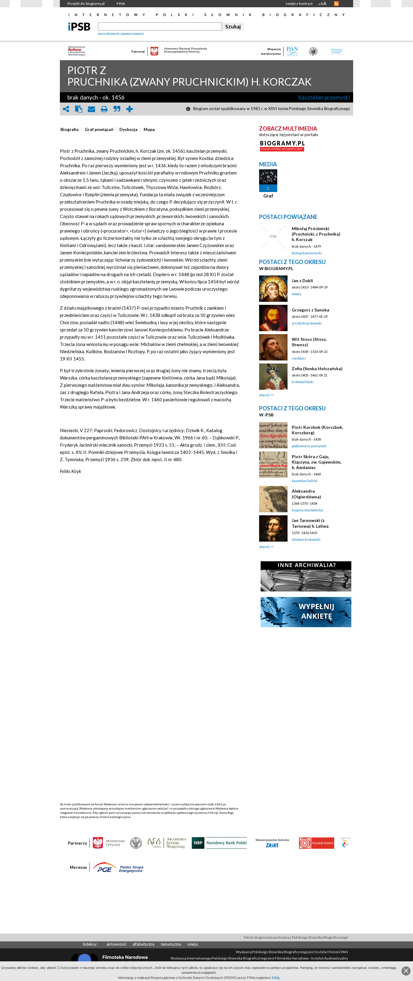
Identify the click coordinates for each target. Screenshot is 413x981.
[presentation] (69, 129)
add (129, 109)
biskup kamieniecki (307, 253)
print (104, 109)
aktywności (116, 944)
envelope (91, 109)
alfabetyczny (143, 944)
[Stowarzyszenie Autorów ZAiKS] (272, 842)
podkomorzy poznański (309, 446)
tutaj (275, 977)
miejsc (192, 944)
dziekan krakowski (306, 539)
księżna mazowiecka (307, 510)
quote (117, 109)
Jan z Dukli (302, 280)
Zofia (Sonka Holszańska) (317, 368)
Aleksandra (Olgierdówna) (306, 493)
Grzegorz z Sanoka (310, 309)
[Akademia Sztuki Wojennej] (167, 842)
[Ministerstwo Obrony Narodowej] (136, 842)
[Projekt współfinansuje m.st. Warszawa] (345, 842)
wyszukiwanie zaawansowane (121, 33)
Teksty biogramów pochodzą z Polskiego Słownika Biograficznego (295, 937)
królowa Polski (303, 382)
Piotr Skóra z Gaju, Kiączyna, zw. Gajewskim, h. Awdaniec (316, 462)
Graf (268, 195)
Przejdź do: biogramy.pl (86, 3)
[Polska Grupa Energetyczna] (118, 867)
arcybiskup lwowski (307, 323)
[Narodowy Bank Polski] (219, 842)
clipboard (79, 109)
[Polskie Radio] (316, 842)
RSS (336, 3)
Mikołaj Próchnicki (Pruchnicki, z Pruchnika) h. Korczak (316, 234)
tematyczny (171, 944)
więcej (264, 395)
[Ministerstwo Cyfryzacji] (109, 842)
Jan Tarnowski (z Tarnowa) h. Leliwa (310, 523)
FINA (121, 3)
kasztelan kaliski (304, 481)
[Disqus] (150, 569)
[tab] (71, 129)
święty (296, 294)
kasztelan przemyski (324, 97)
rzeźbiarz (299, 358)
